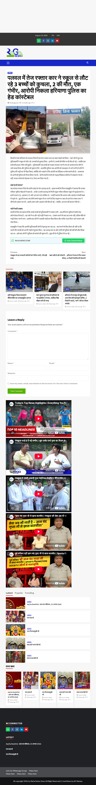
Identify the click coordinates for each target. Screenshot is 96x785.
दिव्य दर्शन (29, 601)
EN (53, 35)
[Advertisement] (48, 16)
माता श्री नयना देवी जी (33, 645)
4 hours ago (64, 700)
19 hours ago (52, 304)
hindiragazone (14, 103)
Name (11, 363)
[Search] (87, 63)
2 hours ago (12, 702)
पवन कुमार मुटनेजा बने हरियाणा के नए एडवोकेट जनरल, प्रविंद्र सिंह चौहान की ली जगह (47, 298)
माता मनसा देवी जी (32, 658)
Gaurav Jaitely (13, 301)
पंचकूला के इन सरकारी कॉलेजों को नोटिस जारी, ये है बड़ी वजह (28, 255)
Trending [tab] (29, 592)
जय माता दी (30, 618)
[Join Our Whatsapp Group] (39, 41)
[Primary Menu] (8, 63)
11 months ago (26, 103)
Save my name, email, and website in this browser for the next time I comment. (44, 383)
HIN (58, 35)
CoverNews (66, 781)
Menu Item (33, 771)
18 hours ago (23, 301)
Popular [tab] (19, 592)
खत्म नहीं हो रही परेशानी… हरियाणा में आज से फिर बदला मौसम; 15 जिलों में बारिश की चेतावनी (67, 255)
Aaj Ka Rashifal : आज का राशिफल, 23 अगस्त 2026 (44, 604)
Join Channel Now (74, 240)
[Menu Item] (43, 41)
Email (52, 363)
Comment (12, 331)
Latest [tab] (9, 592)
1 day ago (79, 306)
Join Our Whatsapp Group (16, 771)
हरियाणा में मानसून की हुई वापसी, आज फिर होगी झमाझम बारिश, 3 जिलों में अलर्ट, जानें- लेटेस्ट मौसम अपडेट (76, 299)
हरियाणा (10, 73)
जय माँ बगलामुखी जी (33, 631)
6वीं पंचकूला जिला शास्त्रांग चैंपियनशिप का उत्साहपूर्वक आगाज (19, 296)
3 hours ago (30, 697)
